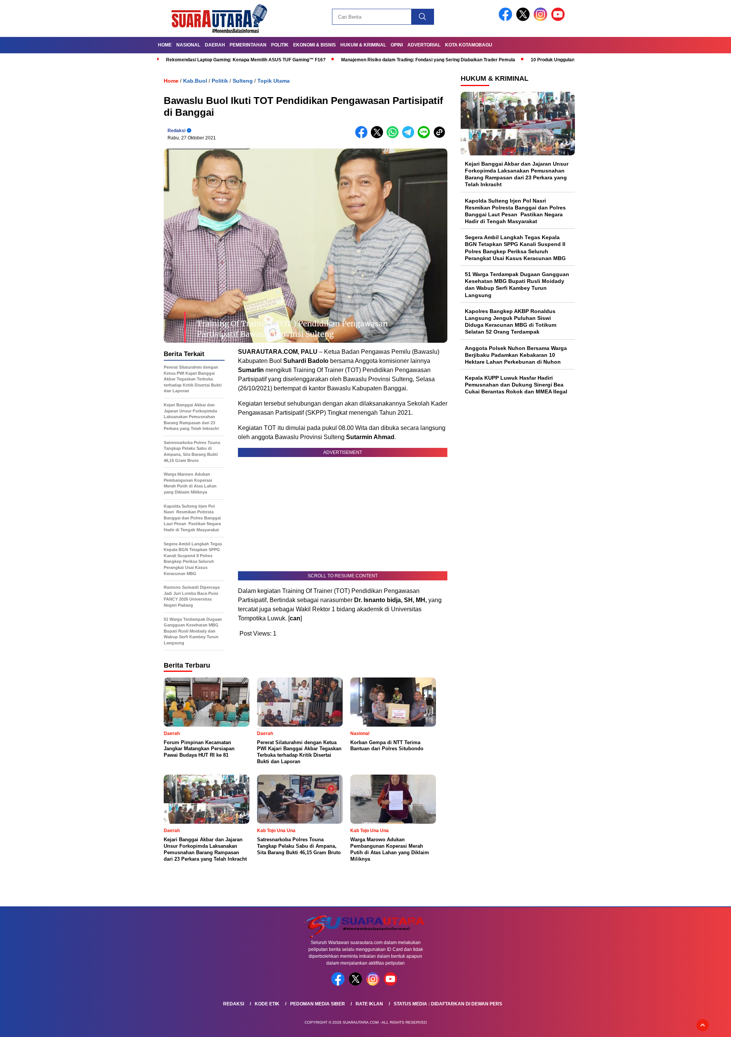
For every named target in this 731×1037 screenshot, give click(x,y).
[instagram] (542, 19)
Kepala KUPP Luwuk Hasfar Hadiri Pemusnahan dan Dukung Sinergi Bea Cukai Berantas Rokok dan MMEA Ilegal (516, 385)
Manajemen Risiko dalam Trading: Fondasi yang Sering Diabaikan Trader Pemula (428, 59)
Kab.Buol (195, 81)
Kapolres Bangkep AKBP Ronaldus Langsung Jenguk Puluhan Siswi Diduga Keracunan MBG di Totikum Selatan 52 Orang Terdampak (510, 321)
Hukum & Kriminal (363, 45)
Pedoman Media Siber (317, 1004)
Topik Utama (273, 81)
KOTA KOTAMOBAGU (468, 45)
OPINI (397, 45)
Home (165, 45)
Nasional (188, 45)
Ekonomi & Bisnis (314, 45)
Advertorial (424, 45)
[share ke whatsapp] (394, 136)
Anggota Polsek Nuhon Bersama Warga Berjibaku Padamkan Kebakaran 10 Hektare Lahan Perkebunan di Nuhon (516, 355)
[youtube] (559, 19)
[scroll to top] (702, 1025)
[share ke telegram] (410, 136)
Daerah (215, 45)
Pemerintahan (248, 45)
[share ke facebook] (363, 136)
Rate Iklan (369, 1004)
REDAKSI (233, 1004)
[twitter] (524, 19)
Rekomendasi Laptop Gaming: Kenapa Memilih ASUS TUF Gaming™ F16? (246, 59)
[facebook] (507, 19)
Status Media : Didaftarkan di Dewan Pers (448, 1004)
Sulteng (243, 81)
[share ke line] (425, 136)
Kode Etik (267, 1004)
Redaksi (176, 130)
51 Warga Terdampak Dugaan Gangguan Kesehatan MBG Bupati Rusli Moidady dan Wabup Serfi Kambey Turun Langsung (517, 284)
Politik (280, 45)
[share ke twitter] (378, 136)
